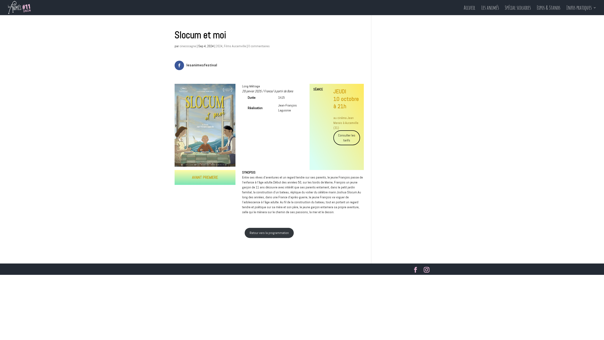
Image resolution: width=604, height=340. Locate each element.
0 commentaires (259, 46)
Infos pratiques (579, 8)
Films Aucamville (235, 46)
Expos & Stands (548, 8)
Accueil (469, 8)
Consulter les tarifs (346, 137)
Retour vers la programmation (269, 233)
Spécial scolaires (518, 8)
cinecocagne (188, 46)
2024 (219, 46)
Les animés (490, 8)
